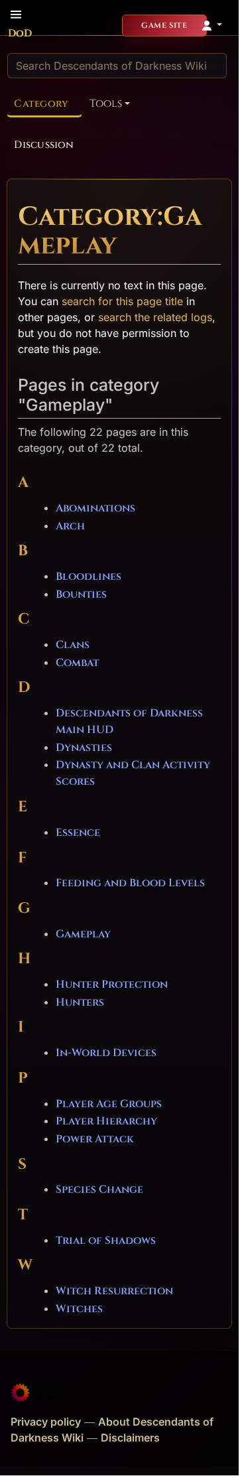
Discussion (44, 145)
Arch (70, 526)
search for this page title (122, 301)
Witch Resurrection (114, 1291)
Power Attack (95, 1139)
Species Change (99, 1189)
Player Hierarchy (106, 1121)
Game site (164, 26)
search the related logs (155, 317)
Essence (78, 832)
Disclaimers (130, 1437)
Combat (77, 662)
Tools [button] (106, 103)
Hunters (80, 1002)
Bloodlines (88, 576)
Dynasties (84, 747)
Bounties (81, 594)
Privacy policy (46, 1421)
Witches (79, 1309)
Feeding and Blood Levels (130, 883)
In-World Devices (106, 1053)
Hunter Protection (112, 984)
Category (41, 104)
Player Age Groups (109, 1104)
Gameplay (83, 934)
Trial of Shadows (106, 1240)
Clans (73, 645)
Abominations (95, 508)
